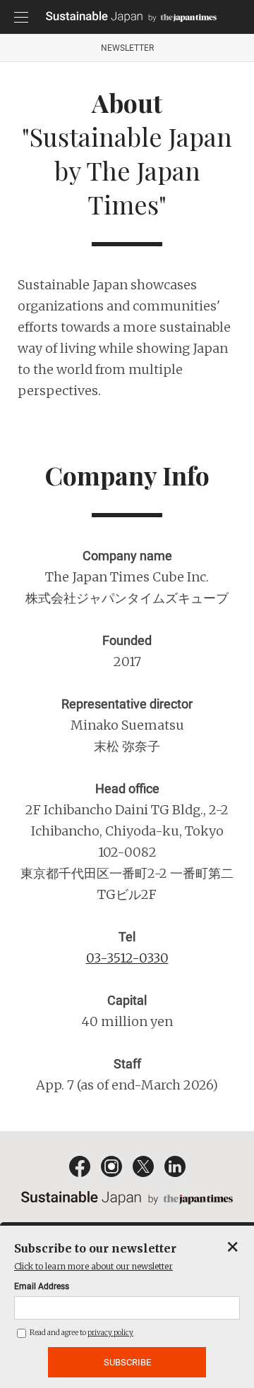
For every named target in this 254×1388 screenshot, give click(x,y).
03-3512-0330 (127, 958)
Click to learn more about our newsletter (93, 1266)
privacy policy (110, 1332)
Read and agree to (80, 1332)
